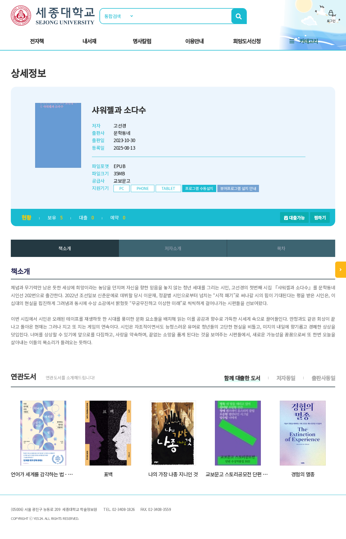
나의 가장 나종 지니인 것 (173, 474)
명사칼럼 (142, 41)
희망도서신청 (247, 41)
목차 (281, 248)
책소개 (64, 248)
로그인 (331, 20)
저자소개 (173, 248)
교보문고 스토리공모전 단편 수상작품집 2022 (237, 474)
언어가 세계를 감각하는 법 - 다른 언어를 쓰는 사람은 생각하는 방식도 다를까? (43, 474)
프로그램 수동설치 (199, 188)
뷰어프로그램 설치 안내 (238, 188)
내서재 (89, 41)
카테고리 (309, 41)
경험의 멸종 (303, 474)
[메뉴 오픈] (340, 270)
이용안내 (194, 41)
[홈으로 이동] (53, 14)
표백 (108, 474)
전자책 (37, 41)
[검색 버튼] (238, 16)
